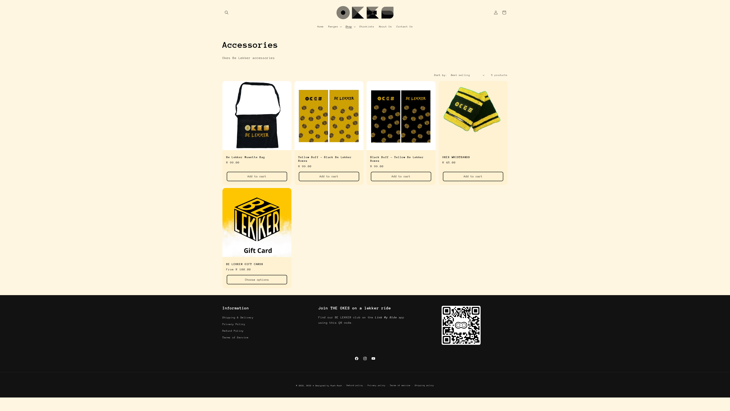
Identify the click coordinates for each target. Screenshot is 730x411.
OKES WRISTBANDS (456, 157)
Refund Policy (233, 330)
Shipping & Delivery (237, 317)
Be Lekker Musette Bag (245, 157)
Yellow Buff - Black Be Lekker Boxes (325, 158)
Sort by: (440, 75)
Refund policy (355, 385)
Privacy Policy (233, 324)
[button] (226, 12)
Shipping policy (424, 385)
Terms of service (400, 385)
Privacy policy (377, 385)
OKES (308, 386)
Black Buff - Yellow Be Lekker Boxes (397, 158)
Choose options (257, 279)
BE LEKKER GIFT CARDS (244, 264)
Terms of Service (235, 337)
